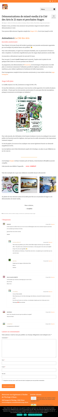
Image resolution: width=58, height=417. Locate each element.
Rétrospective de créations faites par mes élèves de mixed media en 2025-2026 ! (43, 399)
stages (34, 213)
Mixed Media (36, 22)
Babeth (9, 224)
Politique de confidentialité (35, 414)
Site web (3, 373)
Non (25, 414)
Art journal (27, 65)
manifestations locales (29, 213)
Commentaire (5, 337)
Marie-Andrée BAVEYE (12, 277)
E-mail (3, 366)
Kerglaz (12, 161)
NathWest (9, 312)
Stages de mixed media (44, 22)
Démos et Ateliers (30, 22)
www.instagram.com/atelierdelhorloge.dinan (15, 402)
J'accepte (19, 414)
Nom (3, 360)
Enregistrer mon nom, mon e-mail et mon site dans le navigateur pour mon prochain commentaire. (23, 380)
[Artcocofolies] (5, 7)
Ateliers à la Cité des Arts (13, 22)
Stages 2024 (33, 31)
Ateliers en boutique (22, 22)
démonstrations (5, 213)
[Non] (56, 411)
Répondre (53, 224)
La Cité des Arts (22, 38)
